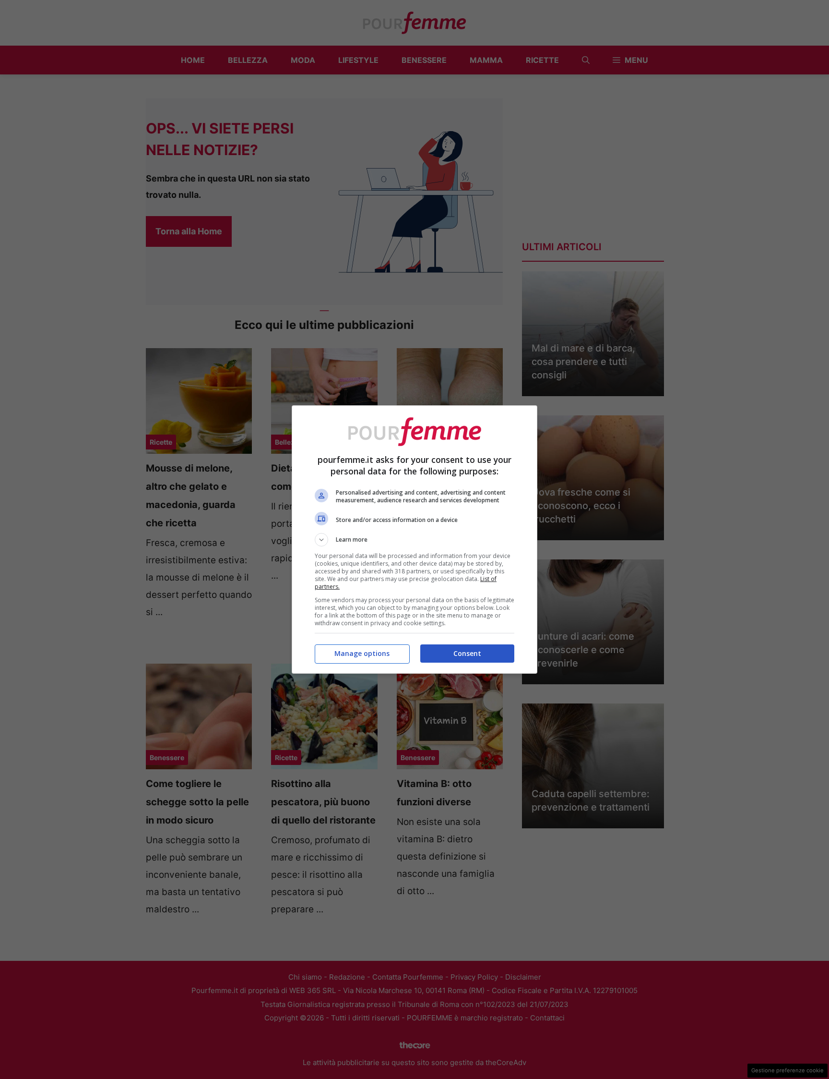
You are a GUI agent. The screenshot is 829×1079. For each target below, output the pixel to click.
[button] (414, 539)
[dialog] (414, 539)
